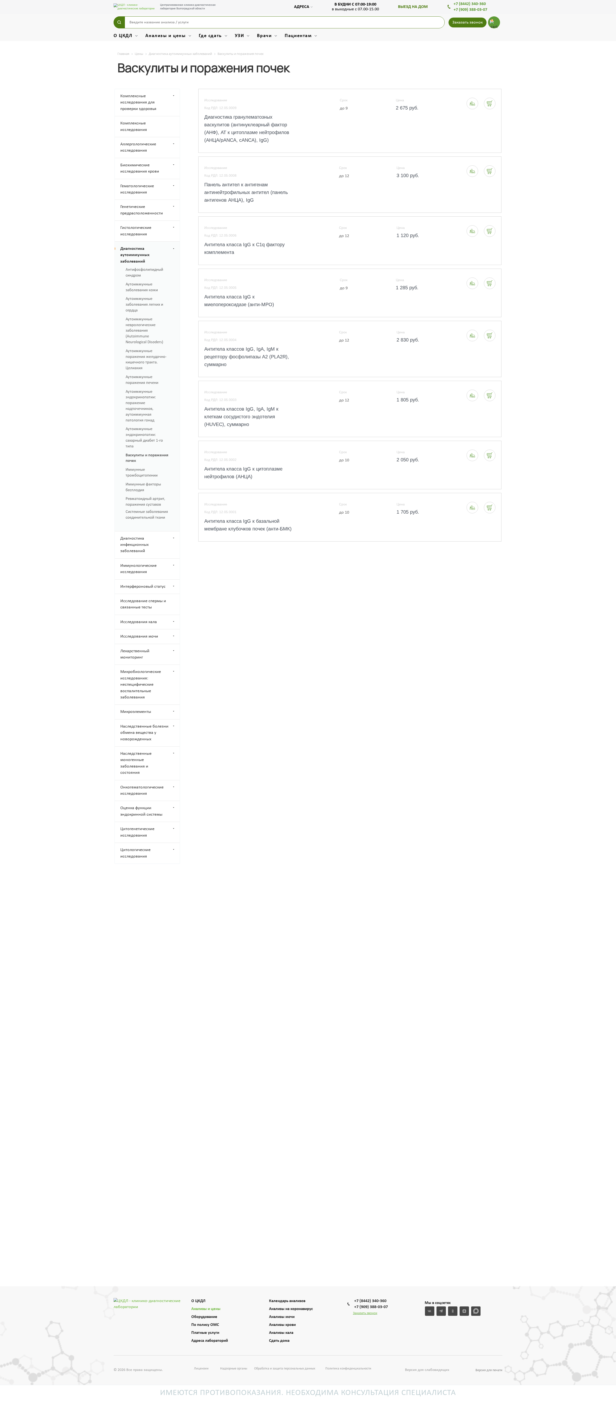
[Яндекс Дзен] (464, 1311)
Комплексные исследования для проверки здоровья (138, 102)
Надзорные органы (233, 1368)
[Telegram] (441, 1311)
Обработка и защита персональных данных (284, 1368)
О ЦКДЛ (198, 1301)
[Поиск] (119, 22)
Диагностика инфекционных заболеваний (134, 545)
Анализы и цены (205, 1309)
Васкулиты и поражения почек (147, 458)
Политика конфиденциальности (348, 1368)
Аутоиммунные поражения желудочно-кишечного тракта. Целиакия (146, 359)
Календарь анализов (287, 1301)
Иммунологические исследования (138, 568)
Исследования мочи (139, 636)
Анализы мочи (282, 1317)
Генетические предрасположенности (141, 210)
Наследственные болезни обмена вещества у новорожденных (144, 733)
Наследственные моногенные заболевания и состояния (136, 763)
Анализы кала (281, 1333)
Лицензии (201, 1368)
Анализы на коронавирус (291, 1309)
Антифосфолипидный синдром (144, 273)
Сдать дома (279, 1341)
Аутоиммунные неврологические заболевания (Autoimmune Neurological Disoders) (144, 330)
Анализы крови (282, 1325)
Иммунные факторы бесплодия (143, 487)
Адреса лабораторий (209, 1341)
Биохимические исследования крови (139, 168)
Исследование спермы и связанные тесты (143, 604)
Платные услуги (205, 1333)
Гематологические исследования (137, 189)
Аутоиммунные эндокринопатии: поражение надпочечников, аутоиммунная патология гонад (141, 406)
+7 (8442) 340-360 (470, 4)
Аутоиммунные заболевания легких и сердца (144, 304)
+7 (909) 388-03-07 (470, 9)
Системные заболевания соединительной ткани (147, 515)
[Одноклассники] (452, 1311)
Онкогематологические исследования (142, 790)
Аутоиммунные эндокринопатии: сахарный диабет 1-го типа (144, 437)
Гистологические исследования (135, 231)
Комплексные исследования (133, 126)
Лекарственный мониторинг (134, 654)
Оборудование (204, 1317)
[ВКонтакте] (429, 1311)
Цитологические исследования (135, 853)
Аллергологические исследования (138, 147)
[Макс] (476, 1311)
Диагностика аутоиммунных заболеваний (134, 255)
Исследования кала (138, 622)
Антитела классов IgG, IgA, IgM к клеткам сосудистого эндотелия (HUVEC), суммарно (241, 416)
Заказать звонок (467, 22)
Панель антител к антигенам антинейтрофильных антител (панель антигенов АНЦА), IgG (246, 192)
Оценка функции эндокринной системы (141, 811)
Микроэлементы (135, 712)
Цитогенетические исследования (137, 832)
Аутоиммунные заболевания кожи (142, 287)
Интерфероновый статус (143, 586)
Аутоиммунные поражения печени (142, 380)
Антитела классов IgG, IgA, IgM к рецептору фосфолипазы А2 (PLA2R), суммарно (246, 356)
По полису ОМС (205, 1325)
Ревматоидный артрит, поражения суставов (145, 502)
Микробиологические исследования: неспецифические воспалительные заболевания (140, 685)
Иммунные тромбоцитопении (142, 473)
